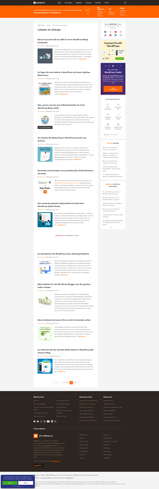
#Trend (107, 3)
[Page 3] (114, 227)
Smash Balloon (84, 451)
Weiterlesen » (83, 59)
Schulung (88, 3)
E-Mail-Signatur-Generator (87, 417)
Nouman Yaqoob (44, 356)
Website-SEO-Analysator (87, 414)
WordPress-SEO (108, 414)
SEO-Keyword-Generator (87, 407)
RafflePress (107, 448)
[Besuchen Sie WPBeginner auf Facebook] (105, 32)
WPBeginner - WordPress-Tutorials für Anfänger (39, 2)
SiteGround (70, 478)
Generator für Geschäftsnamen (88, 401)
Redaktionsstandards (40, 404)
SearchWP (106, 445)
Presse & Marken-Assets (40, 413)
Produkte (98, 3)
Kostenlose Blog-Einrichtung (112, 421)
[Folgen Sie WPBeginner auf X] (110, 32)
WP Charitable (108, 455)
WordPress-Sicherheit (110, 417)
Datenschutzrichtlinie (63, 401)
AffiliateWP (107, 458)
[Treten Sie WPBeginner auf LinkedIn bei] (115, 35)
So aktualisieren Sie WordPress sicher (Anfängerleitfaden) (63, 253)
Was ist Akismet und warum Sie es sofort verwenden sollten (64, 320)
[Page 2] (112, 227)
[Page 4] (115, 227)
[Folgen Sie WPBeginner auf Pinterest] (110, 35)
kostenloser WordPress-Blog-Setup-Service (66, 183)
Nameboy (82, 458)
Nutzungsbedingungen (63, 404)
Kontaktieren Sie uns (39, 416)
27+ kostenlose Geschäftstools (88, 421)
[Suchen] (125, 2)
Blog (59, 3)
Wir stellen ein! (55, 461)
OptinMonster (83, 435)
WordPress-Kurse (108, 401)
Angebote (79, 3)
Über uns (36, 401)
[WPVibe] (113, 51)
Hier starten (68, 3)
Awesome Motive (47, 478)
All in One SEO (84, 441)
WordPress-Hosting (58, 478)
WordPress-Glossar (109, 404)
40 (75, 383)
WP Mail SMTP (84, 448)
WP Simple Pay (108, 438)
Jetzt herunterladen (113, 89)
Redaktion (42, 46)
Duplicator (106, 435)
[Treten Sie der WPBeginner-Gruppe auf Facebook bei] (105, 35)
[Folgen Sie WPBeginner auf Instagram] (120, 32)
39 (71, 383)
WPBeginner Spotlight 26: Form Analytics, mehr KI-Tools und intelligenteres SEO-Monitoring (111, 155)
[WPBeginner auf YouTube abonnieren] (115, 32)
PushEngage (107, 451)
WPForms (82, 438)
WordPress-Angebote (110, 411)
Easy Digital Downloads (110, 441)
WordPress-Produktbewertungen (113, 407)
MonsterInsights (84, 445)
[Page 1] (110, 227)
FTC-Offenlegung (62, 407)
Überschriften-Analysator (87, 411)
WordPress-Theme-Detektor (87, 404)
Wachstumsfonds (61, 416)
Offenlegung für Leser (55, 356)
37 (64, 383)
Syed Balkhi (47, 445)
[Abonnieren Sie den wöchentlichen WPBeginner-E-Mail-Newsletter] (120, 35)
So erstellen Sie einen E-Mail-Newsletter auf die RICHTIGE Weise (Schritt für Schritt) (113, 222)
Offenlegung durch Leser (52, 46)
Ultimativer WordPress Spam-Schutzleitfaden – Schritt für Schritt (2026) (111, 169)
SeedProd (82, 455)
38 (68, 383)
